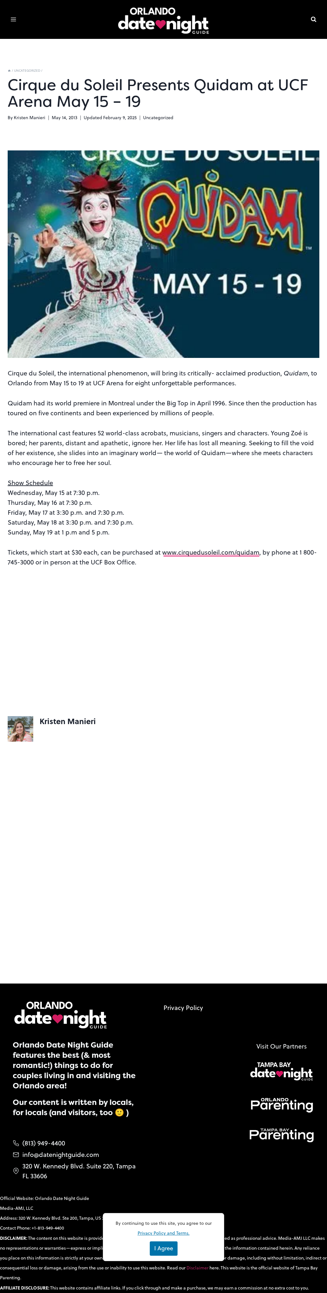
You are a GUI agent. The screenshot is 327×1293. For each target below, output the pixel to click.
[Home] (9, 70)
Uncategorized (158, 117)
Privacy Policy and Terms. (164, 1233)
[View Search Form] (313, 19)
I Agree (163, 1248)
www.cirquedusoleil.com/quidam (210, 552)
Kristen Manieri (29, 117)
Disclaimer (197, 1268)
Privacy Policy (183, 1007)
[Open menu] (13, 20)
